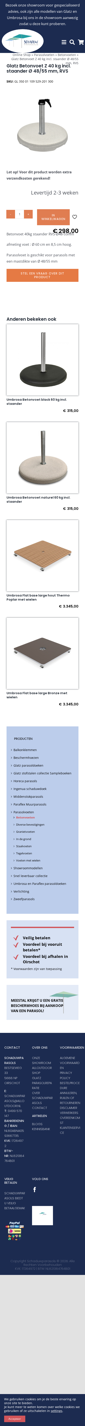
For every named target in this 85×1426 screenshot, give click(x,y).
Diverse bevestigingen (30, 824)
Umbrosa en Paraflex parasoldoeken (40, 884)
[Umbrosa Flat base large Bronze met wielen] (42, 620)
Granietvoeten (25, 832)
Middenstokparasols (28, 796)
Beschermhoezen (26, 758)
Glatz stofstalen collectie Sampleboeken (42, 773)
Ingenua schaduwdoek (30, 789)
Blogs (37, 1124)
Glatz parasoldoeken (28, 765)
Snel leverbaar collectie (31, 876)
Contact (39, 1108)
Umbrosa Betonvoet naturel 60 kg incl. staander (38, 499)
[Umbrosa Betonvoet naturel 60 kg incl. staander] (42, 425)
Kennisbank (41, 1129)
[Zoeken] (72, 42)
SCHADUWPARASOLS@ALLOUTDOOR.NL (14, 1101)
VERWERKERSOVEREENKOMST (70, 1118)
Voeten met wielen (28, 860)
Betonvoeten (67, 55)
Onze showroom (41, 1060)
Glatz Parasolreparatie (42, 1083)
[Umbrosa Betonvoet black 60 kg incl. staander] (42, 327)
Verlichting (21, 891)
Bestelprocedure (70, 1085)
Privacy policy (66, 1075)
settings (56, 1411)
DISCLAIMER (68, 1108)
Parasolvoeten (44, 55)
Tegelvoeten (24, 853)
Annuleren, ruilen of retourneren (70, 1098)
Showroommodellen (28, 868)
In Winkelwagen (53, 217)
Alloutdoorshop (42, 1070)
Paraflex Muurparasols (30, 804)
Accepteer (14, 1419)
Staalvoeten (24, 846)
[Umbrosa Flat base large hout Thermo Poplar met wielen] (42, 523)
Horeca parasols (25, 781)
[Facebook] (34, 1189)
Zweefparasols (24, 899)
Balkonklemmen (25, 750)
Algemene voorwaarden (70, 1063)
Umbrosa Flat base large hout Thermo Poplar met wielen (38, 597)
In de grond (23, 839)
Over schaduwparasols (42, 1098)
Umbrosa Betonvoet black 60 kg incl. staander (37, 401)
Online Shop (22, 55)
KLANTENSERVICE (70, 1130)
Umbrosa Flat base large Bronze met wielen (37, 695)
